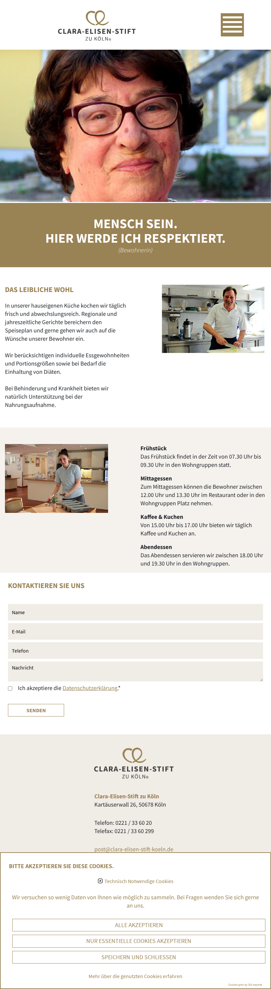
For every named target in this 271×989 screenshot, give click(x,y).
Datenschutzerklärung (89, 688)
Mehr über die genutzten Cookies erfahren (135, 976)
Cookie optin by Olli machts (245, 984)
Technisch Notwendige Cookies (139, 881)
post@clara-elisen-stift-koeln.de (134, 849)
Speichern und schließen (138, 957)
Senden (36, 710)
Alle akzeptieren (139, 925)
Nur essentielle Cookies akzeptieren (138, 941)
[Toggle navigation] (232, 24)
